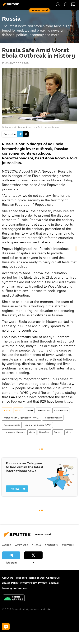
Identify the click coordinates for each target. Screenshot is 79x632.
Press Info (21, 577)
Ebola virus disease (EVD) (38, 424)
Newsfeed (44, 432)
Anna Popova (61, 410)
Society (58, 432)
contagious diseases (14, 432)
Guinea (29, 410)
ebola (32, 432)
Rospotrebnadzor (53, 417)
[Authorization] (58, 4)
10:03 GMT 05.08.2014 (16, 63)
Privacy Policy (28, 583)
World (18, 410)
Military (68, 545)
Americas (21, 545)
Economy (51, 545)
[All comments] (6, 626)
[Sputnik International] (11, 5)
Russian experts (12, 424)
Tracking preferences (14, 588)
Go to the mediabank (48, 127)
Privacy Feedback (48, 583)
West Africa (43, 410)
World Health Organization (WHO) (21, 417)
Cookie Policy (10, 583)
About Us (7, 577)
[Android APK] (14, 598)
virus (68, 432)
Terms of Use (37, 577)
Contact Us (53, 577)
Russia (7, 410)
